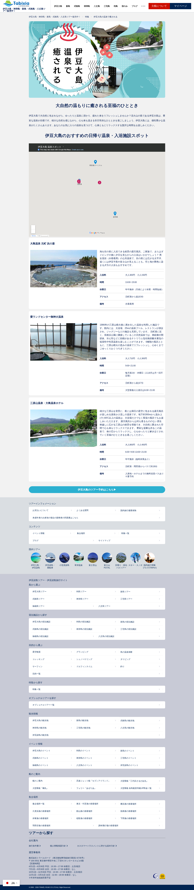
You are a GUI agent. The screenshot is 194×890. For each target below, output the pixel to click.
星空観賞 (36, 652)
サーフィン (37, 666)
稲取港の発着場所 (84, 818)
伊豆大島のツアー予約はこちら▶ (97, 489)
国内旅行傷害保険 (128, 510)
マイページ (180, 6)
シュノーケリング (84, 659)
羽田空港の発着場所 (41, 825)
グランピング (82, 652)
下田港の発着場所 (128, 818)
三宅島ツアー (126, 599)
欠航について (159, 6)
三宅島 (107, 6)
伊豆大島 (58, 6)
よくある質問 (82, 510)
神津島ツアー (82, 599)
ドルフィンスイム (84, 666)
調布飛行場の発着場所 (108, 825)
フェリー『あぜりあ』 (86, 788)
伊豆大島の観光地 (40, 720)
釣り (122, 666)
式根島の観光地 (127, 720)
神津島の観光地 (39, 728)
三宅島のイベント (128, 758)
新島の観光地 (82, 720)
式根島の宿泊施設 (40, 629)
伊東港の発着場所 (40, 818)
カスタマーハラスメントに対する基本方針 (96, 846)
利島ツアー (81, 591)
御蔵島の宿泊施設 (40, 636)
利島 (116, 6)
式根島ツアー (38, 599)
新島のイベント (127, 751)
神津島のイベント (84, 758)
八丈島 (97, 6)
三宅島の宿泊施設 (128, 629)
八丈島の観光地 (127, 728)
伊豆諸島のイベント (129, 765)
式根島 (77, 6)
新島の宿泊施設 (127, 622)
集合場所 (81, 533)
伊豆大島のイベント (41, 750)
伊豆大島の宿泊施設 (41, 622)
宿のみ (125, 6)
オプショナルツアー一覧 (43, 705)
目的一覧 (36, 674)
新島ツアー (125, 591)
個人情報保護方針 (58, 846)
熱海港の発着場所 (128, 811)
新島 (68, 6)
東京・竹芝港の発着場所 (87, 804)
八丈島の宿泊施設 (106, 636)
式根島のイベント (40, 758)
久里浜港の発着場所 (41, 811)
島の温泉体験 (126, 652)
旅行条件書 (34, 846)
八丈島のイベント (84, 765)
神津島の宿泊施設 (84, 629)
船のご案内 (37, 781)
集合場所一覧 (38, 804)
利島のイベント (83, 750)
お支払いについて (40, 510)
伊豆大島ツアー (39, 591)
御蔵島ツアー (38, 606)
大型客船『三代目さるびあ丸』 (134, 781)
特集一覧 (125, 533)
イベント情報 (38, 533)
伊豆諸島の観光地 (40, 735)
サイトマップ (104, 540)
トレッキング (38, 659)
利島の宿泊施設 (83, 622)
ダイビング (125, 659)
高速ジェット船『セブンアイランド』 (93, 781)
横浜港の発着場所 (128, 804)
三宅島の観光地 (83, 728)
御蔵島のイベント (40, 765)
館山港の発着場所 (84, 811)
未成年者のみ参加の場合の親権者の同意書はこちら (55, 518)
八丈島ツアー (104, 606)
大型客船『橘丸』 (40, 788)
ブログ (135, 6)
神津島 (87, 6)
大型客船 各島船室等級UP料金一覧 (136, 788)
